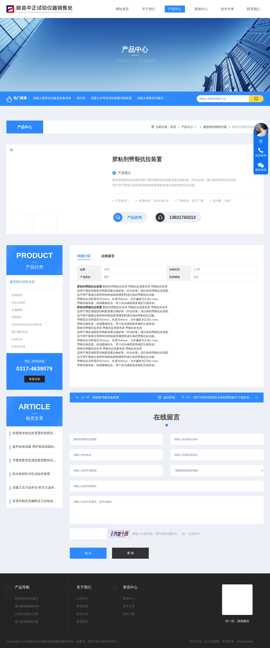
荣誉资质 (82, 606)
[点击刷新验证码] (119, 534)
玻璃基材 (17, 295)
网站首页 (122, 9)
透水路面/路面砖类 (27, 606)
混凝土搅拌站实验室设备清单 (52, 98)
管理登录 (228, 641)
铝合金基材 (18, 302)
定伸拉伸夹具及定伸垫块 (27, 324)
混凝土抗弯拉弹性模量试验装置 (111, 98)
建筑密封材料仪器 (215, 126)
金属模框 (17, 309)
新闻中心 (201, 9)
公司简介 (82, 598)
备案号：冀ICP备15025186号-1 (97, 641)
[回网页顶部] (261, 142)
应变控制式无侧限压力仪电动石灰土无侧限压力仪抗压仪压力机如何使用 (35, 501)
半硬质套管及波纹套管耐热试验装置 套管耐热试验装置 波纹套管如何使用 (35, 460)
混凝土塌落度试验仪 (150, 98)
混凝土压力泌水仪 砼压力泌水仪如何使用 (35, 487)
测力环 (81, 98)
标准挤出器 (18, 346)
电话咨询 (260, 155)
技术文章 (227, 9)
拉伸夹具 (17, 339)
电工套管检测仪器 (26, 621)
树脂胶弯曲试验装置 (106, 397)
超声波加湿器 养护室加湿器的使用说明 (35, 446)
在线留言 (108, 256)
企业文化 (82, 613)
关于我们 (148, 9)
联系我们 (253, 9)
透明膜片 (17, 317)
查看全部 (34, 379)
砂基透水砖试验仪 (26, 598)
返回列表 (169, 397)
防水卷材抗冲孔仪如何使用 (31, 474)
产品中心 (174, 9)
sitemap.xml (245, 641)
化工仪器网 (212, 641)
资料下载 (129, 613)
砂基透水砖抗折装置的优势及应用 (35, 433)
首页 (173, 126)
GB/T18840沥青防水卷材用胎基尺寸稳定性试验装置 (227, 397)
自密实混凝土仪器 (26, 613)
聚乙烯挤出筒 (20, 331)
